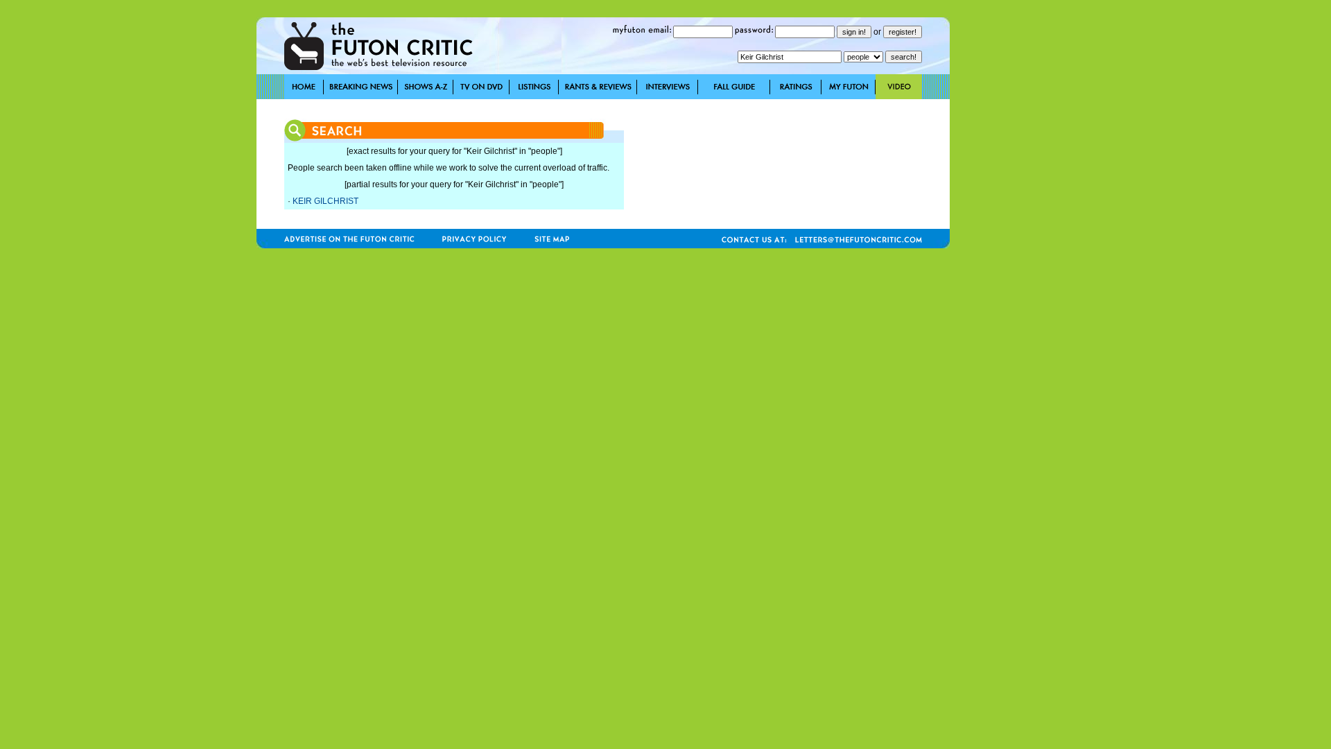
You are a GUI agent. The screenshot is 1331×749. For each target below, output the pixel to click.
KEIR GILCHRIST (325, 201)
